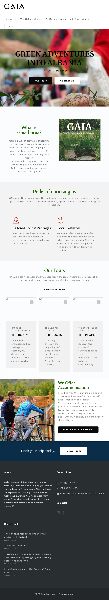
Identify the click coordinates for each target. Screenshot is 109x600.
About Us (11, 19)
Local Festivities (68, 228)
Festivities (51, 19)
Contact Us (67, 80)
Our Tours (41, 80)
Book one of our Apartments (78, 429)
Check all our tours (54, 289)
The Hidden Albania (31, 19)
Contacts (87, 19)
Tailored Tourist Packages (32, 228)
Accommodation (69, 19)
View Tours (74, 450)
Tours (10, 26)
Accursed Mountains (15, 545)
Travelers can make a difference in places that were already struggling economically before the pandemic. (27, 557)
